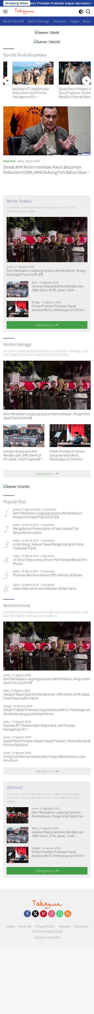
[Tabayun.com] (24, 11)
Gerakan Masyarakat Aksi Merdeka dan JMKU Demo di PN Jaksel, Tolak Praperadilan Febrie (58, 288)
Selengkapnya (46, 325)
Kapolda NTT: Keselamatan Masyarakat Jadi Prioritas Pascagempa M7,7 (21, 93)
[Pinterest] (43, 914)
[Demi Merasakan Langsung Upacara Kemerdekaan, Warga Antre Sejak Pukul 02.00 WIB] (47, 239)
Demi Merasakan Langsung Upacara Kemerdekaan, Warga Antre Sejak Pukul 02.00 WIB (46, 272)
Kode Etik (25, 926)
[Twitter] (35, 914)
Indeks (10, 926)
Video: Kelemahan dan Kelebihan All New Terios (44, 588)
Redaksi (64, 926)
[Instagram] (51, 914)
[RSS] (67, 914)
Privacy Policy (45, 926)
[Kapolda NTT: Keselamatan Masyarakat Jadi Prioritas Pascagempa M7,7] (23, 73)
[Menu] (6, 11)
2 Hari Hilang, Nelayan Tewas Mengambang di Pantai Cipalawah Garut (48, 546)
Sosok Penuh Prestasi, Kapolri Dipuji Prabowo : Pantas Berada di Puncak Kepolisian (70, 93)
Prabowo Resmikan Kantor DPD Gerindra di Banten (47, 575)
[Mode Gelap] (81, 11)
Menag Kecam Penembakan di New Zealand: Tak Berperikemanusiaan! (46, 530)
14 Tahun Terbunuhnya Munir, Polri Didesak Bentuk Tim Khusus (50, 561)
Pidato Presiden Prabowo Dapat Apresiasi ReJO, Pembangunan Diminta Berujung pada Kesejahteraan (58, 308)
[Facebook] (27, 914)
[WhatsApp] (59, 914)
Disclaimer (81, 926)
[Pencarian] (88, 11)
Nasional (9, 161)
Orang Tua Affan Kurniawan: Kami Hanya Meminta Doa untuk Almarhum (44, 758)
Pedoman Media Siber (47, 931)
